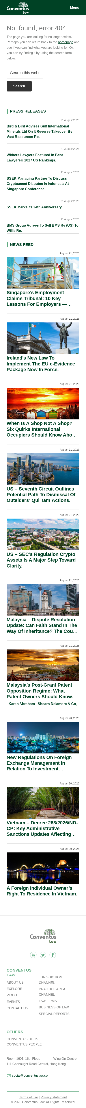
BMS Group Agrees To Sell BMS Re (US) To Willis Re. (43, 228)
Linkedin (33, 955)
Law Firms (48, 1001)
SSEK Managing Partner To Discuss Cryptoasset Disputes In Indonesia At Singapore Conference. (38, 184)
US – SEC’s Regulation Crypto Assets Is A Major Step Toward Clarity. (41, 560)
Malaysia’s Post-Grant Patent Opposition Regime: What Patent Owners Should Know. (40, 690)
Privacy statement (54, 1097)
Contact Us (17, 1008)
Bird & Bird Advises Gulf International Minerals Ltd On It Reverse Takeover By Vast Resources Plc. (39, 131)
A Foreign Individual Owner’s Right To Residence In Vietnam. (42, 891)
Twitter (43, 955)
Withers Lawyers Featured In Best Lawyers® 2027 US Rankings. (35, 157)
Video (12, 995)
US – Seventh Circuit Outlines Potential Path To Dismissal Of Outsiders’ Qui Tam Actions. (41, 494)
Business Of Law (54, 1007)
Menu (74, 7)
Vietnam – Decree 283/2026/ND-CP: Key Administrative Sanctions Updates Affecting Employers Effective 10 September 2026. (42, 834)
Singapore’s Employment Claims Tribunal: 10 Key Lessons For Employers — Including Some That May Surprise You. (37, 304)
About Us (15, 982)
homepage (65, 42)
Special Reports (54, 1014)
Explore (14, 989)
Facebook (52, 955)
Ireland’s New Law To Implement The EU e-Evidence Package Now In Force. (41, 363)
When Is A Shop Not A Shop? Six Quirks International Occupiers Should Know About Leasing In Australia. (42, 432)
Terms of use (28, 1097)
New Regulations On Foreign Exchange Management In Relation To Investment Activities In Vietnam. (39, 766)
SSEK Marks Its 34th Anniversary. (34, 207)
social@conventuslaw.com (31, 1075)
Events (13, 1002)
